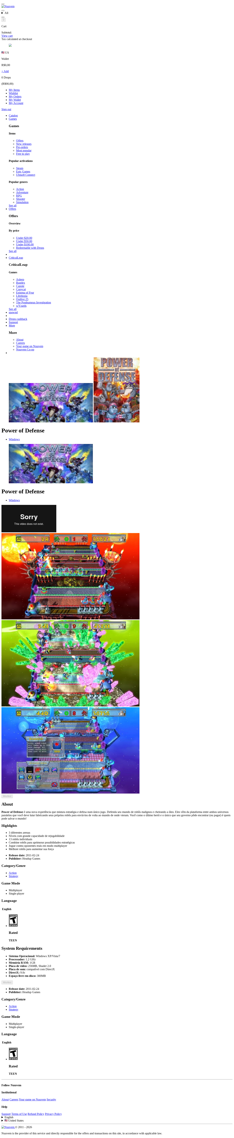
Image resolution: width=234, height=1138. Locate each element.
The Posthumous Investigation (33, 302)
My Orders (15, 96)
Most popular (23, 150)
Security (51, 1099)
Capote (20, 286)
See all (12, 205)
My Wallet (15, 99)
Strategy (13, 876)
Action (20, 189)
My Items (14, 89)
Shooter (20, 198)
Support (6, 1113)
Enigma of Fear (25, 292)
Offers (19, 140)
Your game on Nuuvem (29, 346)
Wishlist (13, 93)
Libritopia (21, 295)
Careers (20, 342)
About (19, 339)
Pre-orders (22, 147)
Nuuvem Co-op (25, 349)
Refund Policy (36, 1113)
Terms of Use (19, 1113)
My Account (16, 103)
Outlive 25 (22, 299)
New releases (23, 143)
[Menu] (2, 4)
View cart (7, 35)
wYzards (21, 305)
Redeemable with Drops (30, 247)
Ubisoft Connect (25, 174)
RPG (19, 195)
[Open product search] (2, 17)
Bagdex (20, 282)
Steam (19, 168)
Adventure (22, 192)
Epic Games (23, 171)
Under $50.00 (24, 241)
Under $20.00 (24, 237)
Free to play (23, 153)
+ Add (5, 71)
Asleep (20, 279)
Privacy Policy (53, 1113)
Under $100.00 (25, 244)
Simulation (22, 202)
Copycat (21, 289)
